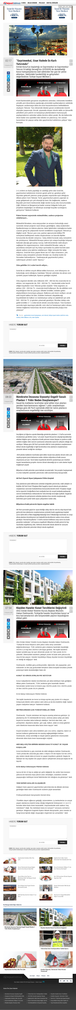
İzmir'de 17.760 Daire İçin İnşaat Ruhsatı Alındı (59, 998)
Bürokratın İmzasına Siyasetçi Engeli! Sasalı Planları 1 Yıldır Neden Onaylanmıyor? (13, 994)
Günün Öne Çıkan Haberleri (10, 988)
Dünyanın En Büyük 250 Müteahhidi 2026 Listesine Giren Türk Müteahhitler (13, 996)
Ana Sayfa (32, 975)
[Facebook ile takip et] (60, 981)
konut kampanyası (36, 315)
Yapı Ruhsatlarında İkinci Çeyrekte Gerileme (58, 1003)
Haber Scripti (39, 982)
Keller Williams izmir (26, 317)
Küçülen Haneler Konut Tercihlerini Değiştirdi (58, 994)
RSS (48, 975)
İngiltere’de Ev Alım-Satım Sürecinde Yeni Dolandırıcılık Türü (36, 998)
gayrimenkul (27, 315)
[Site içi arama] (71, 6)
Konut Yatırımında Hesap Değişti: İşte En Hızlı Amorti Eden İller (36, 1001)
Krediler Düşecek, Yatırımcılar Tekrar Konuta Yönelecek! (58, 996)
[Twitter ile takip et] (64, 981)
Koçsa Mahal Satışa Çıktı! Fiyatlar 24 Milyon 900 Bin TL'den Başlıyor (58, 1001)
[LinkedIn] (8, 79)
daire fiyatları (35, 317)
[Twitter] (8, 76)
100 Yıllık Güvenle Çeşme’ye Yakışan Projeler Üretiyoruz (35, 996)
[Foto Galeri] (65, 6)
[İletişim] (68, 6)
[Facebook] (8, 72)
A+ (71, 61)
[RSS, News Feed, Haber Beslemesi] (67, 981)
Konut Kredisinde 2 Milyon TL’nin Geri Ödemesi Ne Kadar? (13, 1001)
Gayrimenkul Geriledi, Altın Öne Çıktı (13, 998)
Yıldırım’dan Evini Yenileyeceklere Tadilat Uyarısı (36, 994)
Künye (38, 975)
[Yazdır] (8, 86)
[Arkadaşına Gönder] (8, 83)
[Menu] (59, 6)
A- (71, 64)
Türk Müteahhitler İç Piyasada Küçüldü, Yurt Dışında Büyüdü (36, 1003)
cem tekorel (45, 315)
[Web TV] (62, 6)
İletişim (43, 975)
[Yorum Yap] (8, 90)
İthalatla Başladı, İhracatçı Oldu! (12, 1002)
